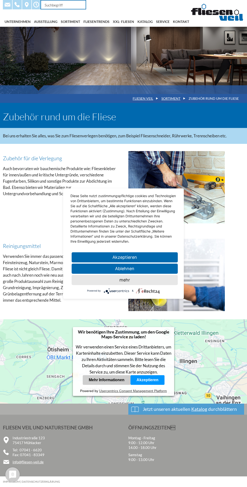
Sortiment (70, 22)
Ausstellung (45, 22)
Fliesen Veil (143, 98)
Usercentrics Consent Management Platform (133, 391)
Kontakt (181, 22)
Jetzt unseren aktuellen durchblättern (190, 409)
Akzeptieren (147, 380)
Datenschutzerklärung (41, 481)
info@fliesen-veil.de (28, 462)
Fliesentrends (96, 22)
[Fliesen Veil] (216, 25)
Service (163, 22)
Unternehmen (18, 22)
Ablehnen (124, 268)
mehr (124, 279)
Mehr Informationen (106, 380)
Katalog (145, 22)
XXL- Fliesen (123, 22)
